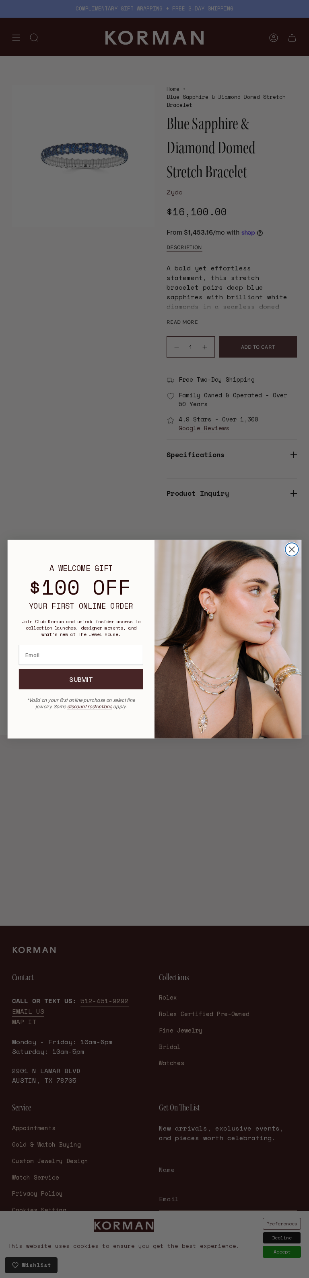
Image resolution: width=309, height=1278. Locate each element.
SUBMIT (81, 679)
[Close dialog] (292, 549)
